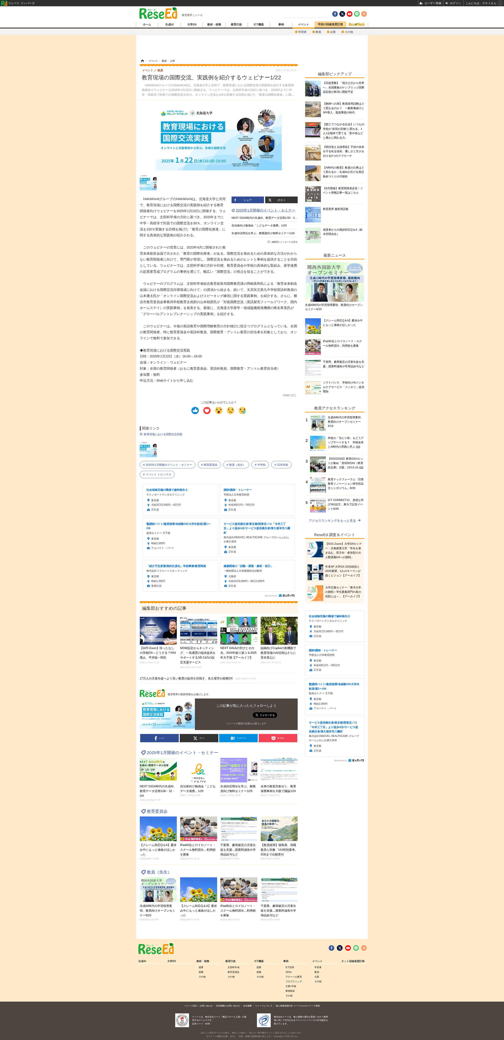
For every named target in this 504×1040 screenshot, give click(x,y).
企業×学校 (290, 986)
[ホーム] (142, 60)
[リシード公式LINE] (356, 948)
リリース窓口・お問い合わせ (198, 1006)
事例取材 (290, 991)
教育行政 (236, 24)
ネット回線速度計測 (352, 961)
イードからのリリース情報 (307, 1006)
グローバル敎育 (293, 976)
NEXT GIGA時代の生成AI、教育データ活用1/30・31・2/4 (267, 217)
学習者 (302, 31)
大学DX (191, 24)
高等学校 (282, 464)
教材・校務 (214, 24)
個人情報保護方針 (284, 1006)
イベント (303, 24)
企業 (333, 31)
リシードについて (263, 1006)
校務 (201, 972)
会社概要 (247, 1006)
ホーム (147, 24)
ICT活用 (289, 967)
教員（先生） (237, 464)
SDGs (288, 972)
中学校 (261, 464)
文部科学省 (233, 967)
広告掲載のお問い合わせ (228, 1006)
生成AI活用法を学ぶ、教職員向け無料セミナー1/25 (263, 233)
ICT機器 (259, 24)
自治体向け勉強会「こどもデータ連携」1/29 (259, 225)
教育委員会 (211, 464)
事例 (281, 24)
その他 (349, 31)
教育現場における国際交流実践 (163, 434)
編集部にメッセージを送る (285, 242)
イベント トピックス (158, 474)
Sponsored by (271, 596)
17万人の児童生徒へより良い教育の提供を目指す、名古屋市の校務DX (198, 678)
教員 (318, 31)
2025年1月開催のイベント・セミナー (265, 210)
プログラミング (293, 981)
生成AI (169, 24)
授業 (201, 967)
